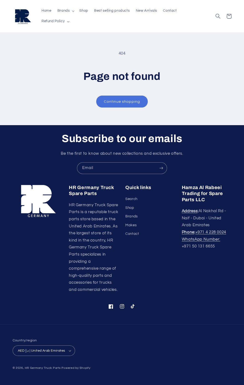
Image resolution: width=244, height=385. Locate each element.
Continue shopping (122, 101)
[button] (65, 11)
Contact (132, 234)
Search (131, 199)
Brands (131, 216)
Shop (129, 208)
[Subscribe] (161, 168)
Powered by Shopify (75, 368)
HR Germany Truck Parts (43, 368)
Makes (131, 225)
